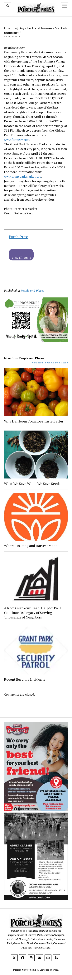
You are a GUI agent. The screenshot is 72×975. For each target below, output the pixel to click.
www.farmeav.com (16, 140)
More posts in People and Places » (50, 362)
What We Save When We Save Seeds (32, 483)
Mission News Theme (24, 969)
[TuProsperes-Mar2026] (36, 340)
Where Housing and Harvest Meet (30, 545)
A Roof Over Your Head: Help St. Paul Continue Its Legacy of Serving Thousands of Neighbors (32, 612)
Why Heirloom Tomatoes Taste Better (33, 421)
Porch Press (18, 236)
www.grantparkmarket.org (22, 176)
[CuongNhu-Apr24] (36, 899)
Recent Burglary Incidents (24, 679)
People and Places (32, 290)
